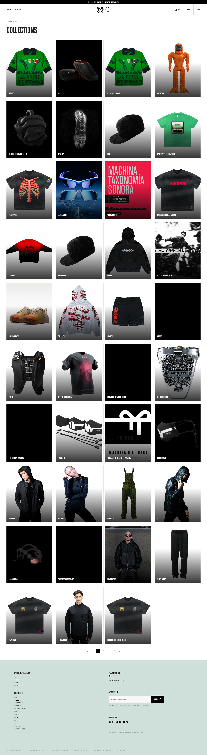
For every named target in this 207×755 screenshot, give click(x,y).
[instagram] (120, 722)
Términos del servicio (60, 750)
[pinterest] (117, 722)
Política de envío (80, 750)
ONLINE (16, 685)
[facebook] (113, 722)
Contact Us (17, 10)
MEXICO (16, 680)
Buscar (180, 10)
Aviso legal (121, 750)
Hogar (9, 21)
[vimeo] (127, 722)
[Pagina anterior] (86, 651)
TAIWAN (16, 683)
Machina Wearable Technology (129, 732)
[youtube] (124, 722)
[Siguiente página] (120, 651)
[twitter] (110, 722)
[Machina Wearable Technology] (103, 10)
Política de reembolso (14, 750)
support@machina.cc (116, 680)
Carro (199, 10)
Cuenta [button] (188, 10)
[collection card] (29, 68)
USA (15, 677)
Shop (7, 10)
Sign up (156, 699)
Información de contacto (102, 750)
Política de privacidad (37, 750)
